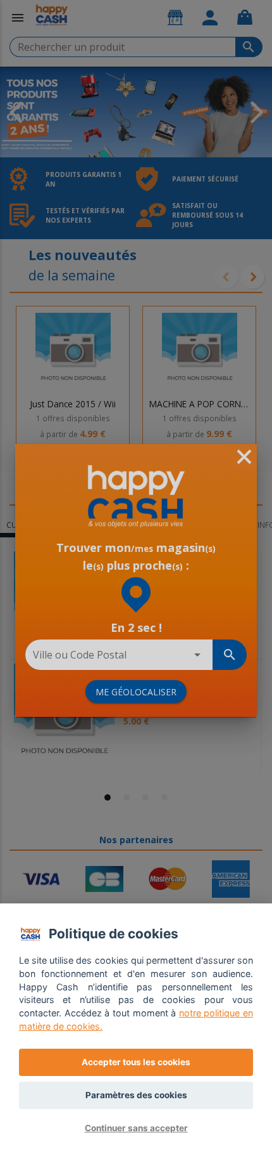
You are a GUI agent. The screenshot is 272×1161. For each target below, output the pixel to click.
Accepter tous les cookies (136, 1062)
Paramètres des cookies (136, 1095)
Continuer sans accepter (136, 1128)
